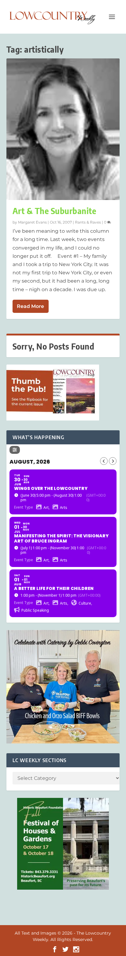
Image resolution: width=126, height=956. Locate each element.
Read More (30, 306)
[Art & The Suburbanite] (63, 129)
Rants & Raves (88, 222)
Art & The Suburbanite (54, 211)
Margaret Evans (32, 222)
